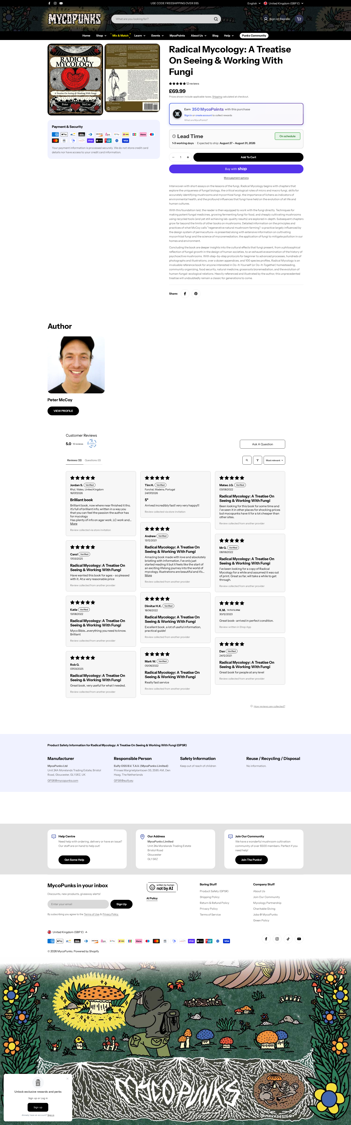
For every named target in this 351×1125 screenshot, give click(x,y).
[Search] (216, 19)
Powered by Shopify (86, 951)
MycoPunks (64, 951)
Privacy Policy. (111, 914)
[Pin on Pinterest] (196, 293)
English (252, 3)
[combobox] (166, 19)
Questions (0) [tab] (93, 460)
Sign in (188, 115)
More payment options (236, 177)
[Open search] (247, 460)
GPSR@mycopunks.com (63, 780)
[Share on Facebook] (185, 293)
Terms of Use (91, 914)
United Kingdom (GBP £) (284, 3)
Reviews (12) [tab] (74, 460)
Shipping (217, 96)
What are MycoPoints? (196, 120)
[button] (177, 83)
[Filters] (257, 460)
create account (203, 115)
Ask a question (262, 444)
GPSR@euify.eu (123, 780)
